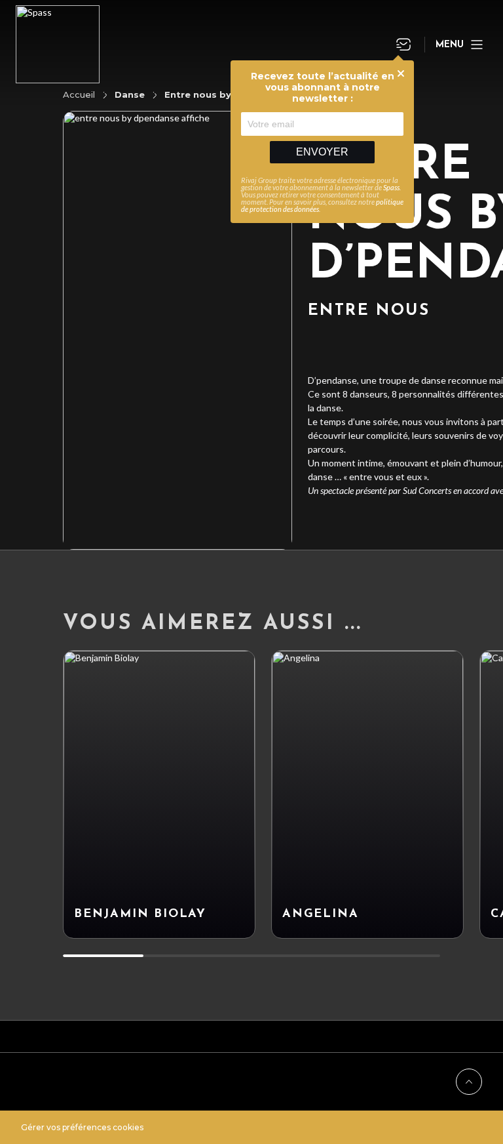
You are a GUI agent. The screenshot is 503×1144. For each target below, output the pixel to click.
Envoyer (322, 151)
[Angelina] (367, 794)
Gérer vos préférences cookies (82, 1127)
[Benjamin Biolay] (159, 794)
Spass (391, 187)
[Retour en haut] (469, 1082)
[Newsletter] (403, 44)
